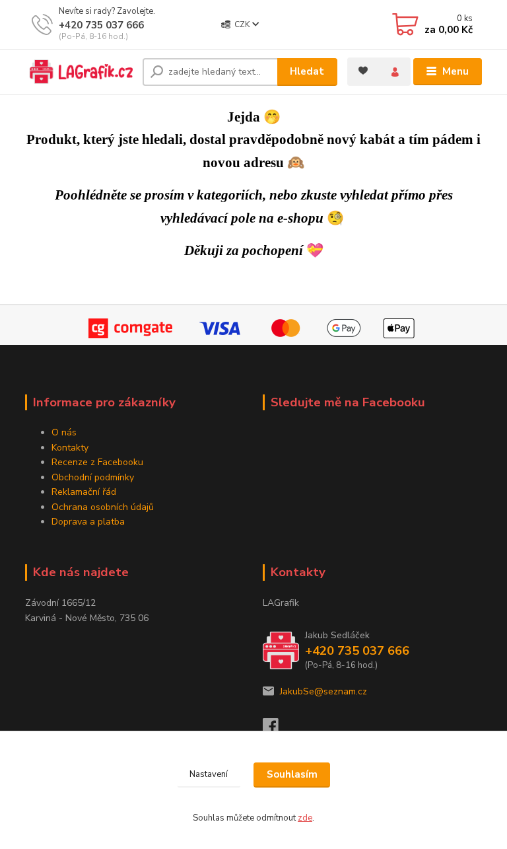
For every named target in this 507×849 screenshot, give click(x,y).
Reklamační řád (83, 492)
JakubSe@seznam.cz (323, 691)
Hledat (307, 71)
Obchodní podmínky (92, 477)
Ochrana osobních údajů (102, 507)
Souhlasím (292, 774)
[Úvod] (79, 71)
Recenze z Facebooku (97, 462)
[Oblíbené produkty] (363, 70)
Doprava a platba (88, 521)
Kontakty (69, 447)
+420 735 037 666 (101, 25)
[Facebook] (276, 729)
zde (305, 818)
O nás (64, 432)
